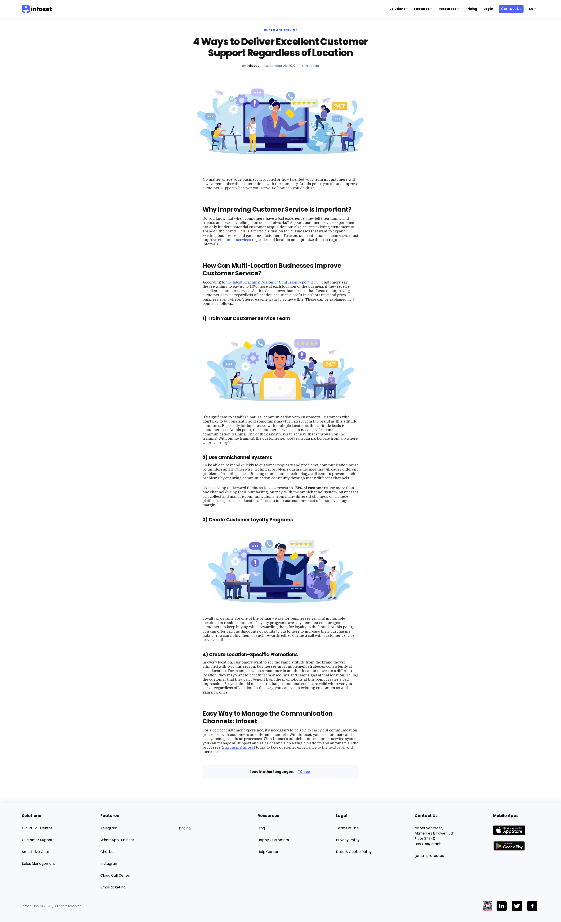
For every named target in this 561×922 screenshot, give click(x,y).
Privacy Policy (348, 839)
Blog (261, 828)
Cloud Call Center (37, 828)
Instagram (109, 863)
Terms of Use (347, 828)
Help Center (268, 851)
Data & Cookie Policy (354, 851)
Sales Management (38, 863)
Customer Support (38, 839)
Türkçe (304, 771)
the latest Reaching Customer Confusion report (267, 282)
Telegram (108, 828)
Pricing (471, 9)
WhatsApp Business (117, 839)
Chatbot (107, 851)
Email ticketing (113, 887)
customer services (234, 239)
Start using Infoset (238, 747)
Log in (488, 9)
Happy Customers (273, 839)
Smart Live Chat (35, 851)
